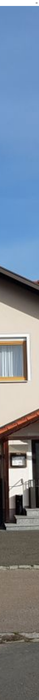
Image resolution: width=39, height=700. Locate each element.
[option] (19, 350)
